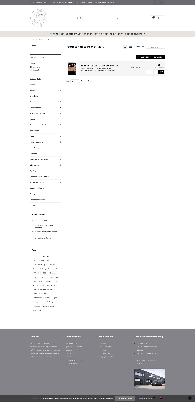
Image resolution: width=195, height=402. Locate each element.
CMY (34, 260)
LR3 (56, 277)
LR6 (34, 281)
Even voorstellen (71, 343)
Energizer (52, 265)
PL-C (55, 281)
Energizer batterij (39, 269)
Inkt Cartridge (36, 165)
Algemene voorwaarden (74, 347)
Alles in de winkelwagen (151, 57)
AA (34, 256)
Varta (35, 293)
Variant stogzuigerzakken (42, 289)
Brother (50, 256)
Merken (33, 90)
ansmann (48, 298)
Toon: (67, 81)
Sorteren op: (139, 47)
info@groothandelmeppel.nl (147, 353)
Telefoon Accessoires (39, 159)
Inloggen (159, 2)
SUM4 (42, 285)
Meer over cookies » (145, 398)
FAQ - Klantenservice (72, 363)
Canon (41, 260)
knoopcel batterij (48, 306)
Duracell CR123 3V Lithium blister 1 (99, 66)
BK (44, 256)
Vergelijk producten (106, 357)
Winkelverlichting (37, 182)
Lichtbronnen (35, 107)
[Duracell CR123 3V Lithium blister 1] (72, 68)
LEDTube (43, 277)
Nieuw (32, 84)
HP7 (34, 273)
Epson (50, 269)
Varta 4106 (43, 293)
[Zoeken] (116, 18)
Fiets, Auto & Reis (37, 142)
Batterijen (34, 102)
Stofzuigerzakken (37, 113)
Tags (40, 39)
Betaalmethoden (71, 357)
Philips (35, 285)
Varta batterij (37, 298)
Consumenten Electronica (40, 125)
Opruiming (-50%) (37, 188)
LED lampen (53, 273)
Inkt (39, 273)
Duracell (36, 70)
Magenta (47, 281)
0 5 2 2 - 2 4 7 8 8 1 (41, 2)
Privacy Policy (70, 353)
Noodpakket (35, 119)
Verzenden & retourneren (74, 360)
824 (40, 310)
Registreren (103, 343)
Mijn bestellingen (105, 347)
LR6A (40, 281)
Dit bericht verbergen (125, 398)
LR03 (51, 277)
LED (44, 273)
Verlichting (34, 148)
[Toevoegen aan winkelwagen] (161, 72)
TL (55, 285)
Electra (33, 136)
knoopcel (36, 306)
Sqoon (49, 285)
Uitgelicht (34, 96)
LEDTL (35, 277)
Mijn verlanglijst (104, 353)
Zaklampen (34, 130)
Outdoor (33, 153)
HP (56, 269)
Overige (33, 194)
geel (55, 298)
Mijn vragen (103, 350)
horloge (36, 302)
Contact (33, 205)
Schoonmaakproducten (39, 176)
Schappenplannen (37, 199)
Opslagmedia (35, 171)
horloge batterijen (48, 302)
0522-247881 (141, 350)
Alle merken (37, 67)
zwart (35, 310)
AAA (38, 256)
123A (47, 39)
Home (32, 39)
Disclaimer (68, 350)
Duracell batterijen (40, 265)
